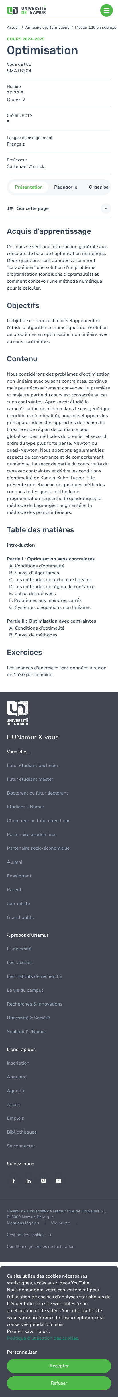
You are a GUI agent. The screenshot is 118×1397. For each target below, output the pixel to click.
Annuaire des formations (47, 27)
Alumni (14, 862)
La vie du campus (25, 990)
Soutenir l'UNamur (26, 1032)
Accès (13, 1104)
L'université (19, 949)
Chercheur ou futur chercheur (38, 821)
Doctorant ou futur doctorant (37, 793)
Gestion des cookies (25, 1235)
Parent (14, 890)
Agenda (15, 1091)
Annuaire (17, 1077)
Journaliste (18, 903)
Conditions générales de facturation (40, 1246)
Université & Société (28, 1018)
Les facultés (20, 962)
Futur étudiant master (30, 779)
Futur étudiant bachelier (32, 765)
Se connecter (21, 1146)
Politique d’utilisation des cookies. (43, 1338)
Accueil (13, 27)
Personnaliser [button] (22, 1352)
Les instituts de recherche (34, 976)
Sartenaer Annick (25, 166)
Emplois (15, 1118)
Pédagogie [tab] (65, 187)
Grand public (21, 917)
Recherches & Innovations (34, 1004)
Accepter (59, 1366)
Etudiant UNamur (25, 807)
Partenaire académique (32, 834)
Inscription (18, 1063)
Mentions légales (23, 1223)
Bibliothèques (22, 1132)
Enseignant (19, 876)
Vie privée (60, 1223)
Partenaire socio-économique (38, 848)
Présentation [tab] (29, 187)
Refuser (59, 1383)
